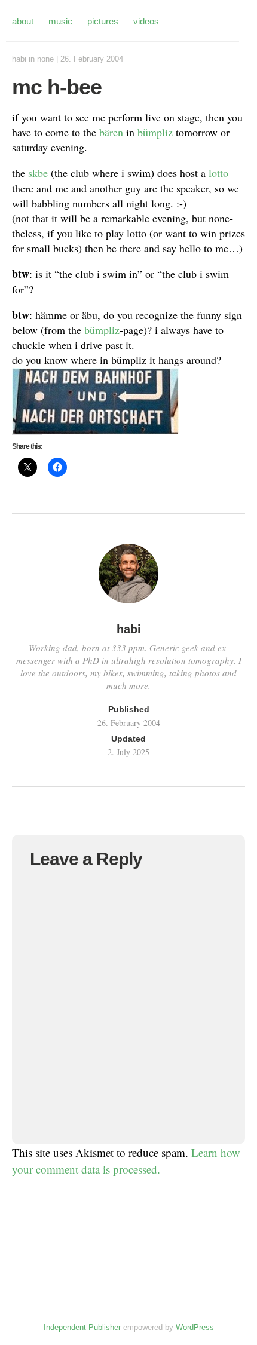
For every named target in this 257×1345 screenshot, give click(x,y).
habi (19, 58)
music (60, 21)
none (45, 58)
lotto (218, 173)
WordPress (195, 1327)
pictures (102, 21)
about (22, 21)
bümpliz (155, 132)
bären (111, 132)
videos (146, 21)
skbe (38, 173)
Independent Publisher (82, 1327)
